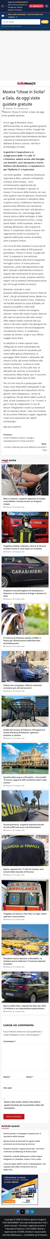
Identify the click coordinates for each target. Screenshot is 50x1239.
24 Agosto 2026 (19, 507)
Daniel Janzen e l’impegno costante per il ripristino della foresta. (22, 1135)
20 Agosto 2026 (19, 646)
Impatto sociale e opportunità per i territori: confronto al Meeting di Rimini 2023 (24, 1150)
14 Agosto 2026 (19, 786)
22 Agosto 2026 (19, 599)
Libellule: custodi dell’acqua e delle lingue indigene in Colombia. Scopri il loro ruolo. (22, 1157)
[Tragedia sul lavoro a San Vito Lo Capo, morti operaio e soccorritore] (25, 895)
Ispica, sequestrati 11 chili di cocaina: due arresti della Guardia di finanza (23, 870)
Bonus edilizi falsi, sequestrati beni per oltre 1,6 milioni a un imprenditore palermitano (24, 1007)
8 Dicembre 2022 (22, 108)
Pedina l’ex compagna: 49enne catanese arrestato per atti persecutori (22, 686)
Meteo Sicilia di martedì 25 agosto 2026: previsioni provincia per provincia (21, 1142)
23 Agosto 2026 (19, 552)
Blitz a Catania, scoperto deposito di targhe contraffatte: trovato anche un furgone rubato (24, 501)
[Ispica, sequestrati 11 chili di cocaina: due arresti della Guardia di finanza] (25, 850)
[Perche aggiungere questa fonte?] (47, 6)
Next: (25, 447)
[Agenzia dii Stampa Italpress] (20, 1189)
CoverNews (29, 1235)
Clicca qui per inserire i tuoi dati (11, 26)
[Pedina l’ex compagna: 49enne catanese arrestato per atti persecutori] (25, 666)
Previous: (18, 437)
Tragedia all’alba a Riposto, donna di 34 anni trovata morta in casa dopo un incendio (24, 547)
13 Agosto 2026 (19, 919)
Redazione (9, 108)
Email (29, 1077)
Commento (9, 1041)
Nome (7, 1077)
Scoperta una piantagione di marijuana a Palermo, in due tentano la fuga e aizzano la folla (24, 593)
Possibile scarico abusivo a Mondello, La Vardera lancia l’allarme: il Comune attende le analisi (24, 961)
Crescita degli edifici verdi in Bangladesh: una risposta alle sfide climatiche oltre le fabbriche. (24, 1167)
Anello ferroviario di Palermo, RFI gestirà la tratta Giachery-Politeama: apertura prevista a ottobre (24, 733)
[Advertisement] (25, 55)
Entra (45, 22)
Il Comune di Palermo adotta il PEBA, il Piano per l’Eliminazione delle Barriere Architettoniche (22, 641)
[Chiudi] (6, 6)
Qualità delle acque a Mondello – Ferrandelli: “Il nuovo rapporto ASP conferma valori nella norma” (25, 780)
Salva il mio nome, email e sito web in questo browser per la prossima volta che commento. (24, 1105)
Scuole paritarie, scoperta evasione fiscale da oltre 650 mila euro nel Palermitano (23, 826)
